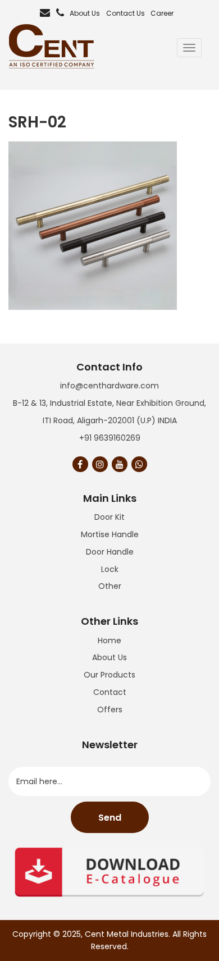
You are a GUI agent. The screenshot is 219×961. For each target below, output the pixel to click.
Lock (109, 569)
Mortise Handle (110, 534)
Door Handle (110, 551)
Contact (109, 692)
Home (109, 640)
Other (109, 586)
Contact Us (125, 13)
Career (162, 13)
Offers (109, 709)
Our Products (109, 674)
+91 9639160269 (109, 437)
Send (109, 817)
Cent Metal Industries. (127, 934)
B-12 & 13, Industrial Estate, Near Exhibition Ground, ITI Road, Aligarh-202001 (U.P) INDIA (109, 411)
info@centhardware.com (109, 385)
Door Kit (109, 517)
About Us (85, 13)
